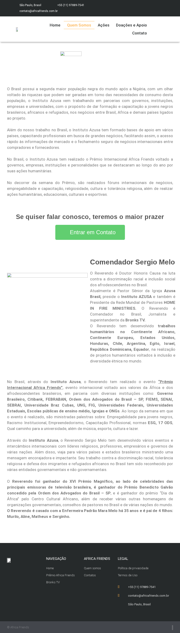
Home (55, 25)
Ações (103, 25)
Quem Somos (79, 25)
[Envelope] (162, 8)
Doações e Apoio (131, 25)
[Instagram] (153, 8)
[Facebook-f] (144, 8)
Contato (139, 33)
